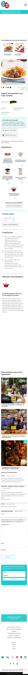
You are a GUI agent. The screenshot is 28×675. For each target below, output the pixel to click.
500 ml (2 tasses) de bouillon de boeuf (14, 194)
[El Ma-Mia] (13, 102)
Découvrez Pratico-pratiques (14, 629)
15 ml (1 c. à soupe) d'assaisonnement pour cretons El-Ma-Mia (7, 178)
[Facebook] (10, 663)
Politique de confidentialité (14, 637)
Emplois (14, 631)
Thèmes (14, 644)
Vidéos (14, 648)
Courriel (3, 550)
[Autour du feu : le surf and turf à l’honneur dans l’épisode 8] (14, 422)
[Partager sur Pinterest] (5, 87)
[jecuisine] (17, 657)
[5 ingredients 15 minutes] (3, 5)
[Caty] (13, 657)
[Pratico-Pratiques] (2, 657)
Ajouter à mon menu (10, 135)
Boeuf (19, 11)
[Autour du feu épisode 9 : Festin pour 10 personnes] (14, 390)
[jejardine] (25, 657)
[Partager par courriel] (10, 87)
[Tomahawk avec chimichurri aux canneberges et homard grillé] (14, 453)
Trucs (14, 646)
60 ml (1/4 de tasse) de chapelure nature (20, 161)
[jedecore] (21, 657)
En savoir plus (14, 618)
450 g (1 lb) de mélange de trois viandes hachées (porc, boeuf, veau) (8, 160)
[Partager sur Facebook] (1, 87)
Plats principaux (13, 11)
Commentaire (5, 524)
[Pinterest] (13, 663)
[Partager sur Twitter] (3, 87)
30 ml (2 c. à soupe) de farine (20, 178)
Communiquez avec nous (14, 627)
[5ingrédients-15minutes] (7, 657)
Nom (2, 543)
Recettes (7, 11)
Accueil (2, 11)
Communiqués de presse (14, 633)
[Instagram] (17, 663)
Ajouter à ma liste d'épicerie (14, 206)
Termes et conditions (14, 635)
